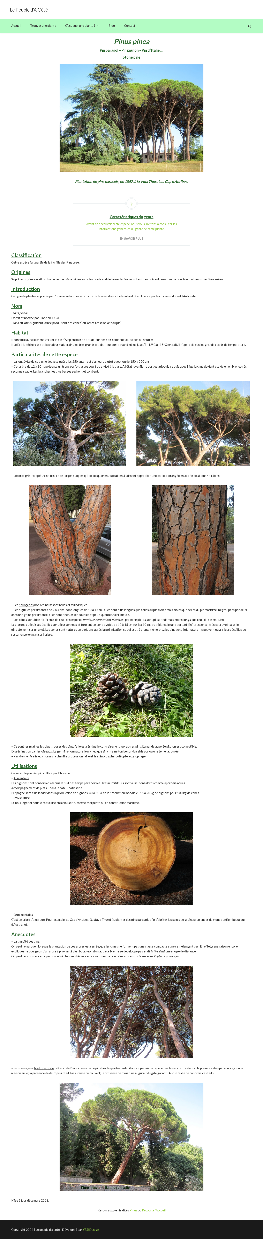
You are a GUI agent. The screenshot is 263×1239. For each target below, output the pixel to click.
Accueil (16, 25)
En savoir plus (131, 238)
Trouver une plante (43, 25)
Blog (111, 25)
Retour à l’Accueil (154, 1210)
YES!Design (91, 1229)
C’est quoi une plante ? (80, 25)
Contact (129, 25)
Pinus (133, 1210)
